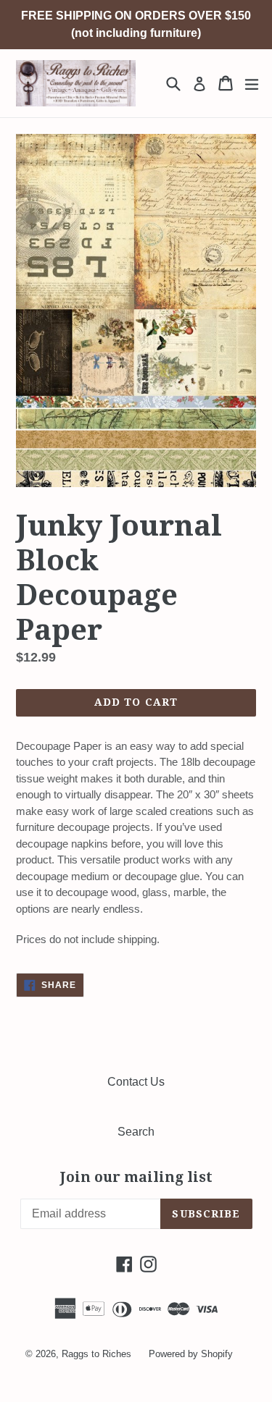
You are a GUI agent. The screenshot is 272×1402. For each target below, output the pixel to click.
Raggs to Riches (96, 1353)
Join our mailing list (136, 1178)
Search (136, 1132)
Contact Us (136, 1082)
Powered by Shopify (191, 1353)
